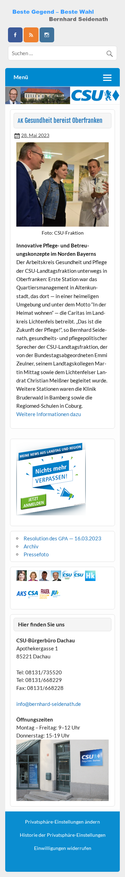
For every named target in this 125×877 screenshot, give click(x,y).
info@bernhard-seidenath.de (48, 704)
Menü (21, 77)
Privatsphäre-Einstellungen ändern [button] (62, 821)
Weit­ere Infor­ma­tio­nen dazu (48, 414)
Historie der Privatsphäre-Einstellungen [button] (63, 835)
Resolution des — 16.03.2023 (62, 538)
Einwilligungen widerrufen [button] (62, 848)
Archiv (31, 546)
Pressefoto (36, 554)
